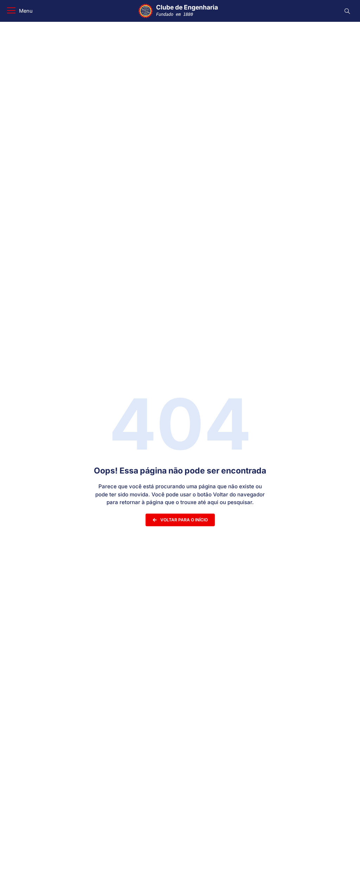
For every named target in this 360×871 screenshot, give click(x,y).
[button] (20, 11)
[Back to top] (344, 856)
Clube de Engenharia (187, 10)
